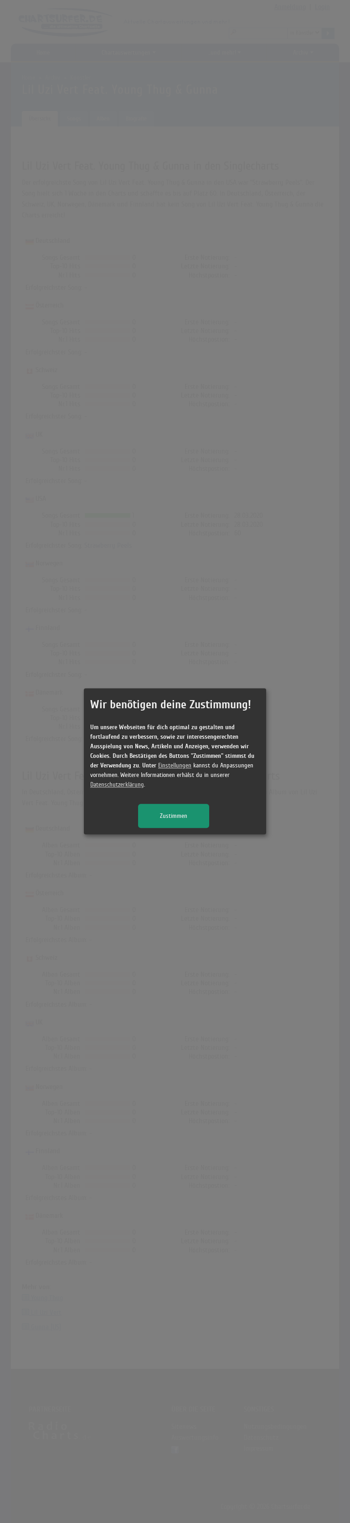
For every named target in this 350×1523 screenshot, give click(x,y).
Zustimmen (173, 816)
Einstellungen (174, 765)
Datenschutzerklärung (117, 785)
